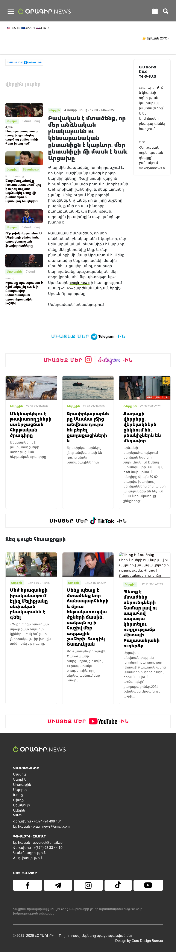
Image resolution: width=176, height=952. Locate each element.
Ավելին (19, 810)
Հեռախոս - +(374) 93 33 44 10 (37, 847)
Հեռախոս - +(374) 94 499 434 (37, 821)
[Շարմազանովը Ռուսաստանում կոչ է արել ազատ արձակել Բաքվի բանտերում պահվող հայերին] (24, 158)
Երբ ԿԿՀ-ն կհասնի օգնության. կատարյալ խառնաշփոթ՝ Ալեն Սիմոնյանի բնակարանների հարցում (153, 108)
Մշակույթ (21, 805)
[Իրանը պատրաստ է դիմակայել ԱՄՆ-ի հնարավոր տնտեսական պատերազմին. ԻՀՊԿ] (24, 260)
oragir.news (80, 282)
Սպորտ (12, 121)
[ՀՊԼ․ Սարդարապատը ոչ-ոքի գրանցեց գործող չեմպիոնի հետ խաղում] (24, 110)
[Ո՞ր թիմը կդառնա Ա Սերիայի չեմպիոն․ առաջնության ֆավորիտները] (24, 216)
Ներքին (12, 169)
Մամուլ (19, 774)
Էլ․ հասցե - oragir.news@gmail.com (41, 826)
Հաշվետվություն (28, 858)
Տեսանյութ (31, 169)
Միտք (18, 800)
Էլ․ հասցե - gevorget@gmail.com (39, 842)
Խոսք (18, 795)
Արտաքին (14, 271)
